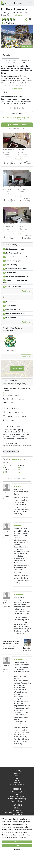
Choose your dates (18, 124)
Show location (17, 15)
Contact (17, 783)
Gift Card (19, 3)
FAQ (17, 794)
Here (16, 101)
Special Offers (17, 815)
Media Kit (17, 776)
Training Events (17, 801)
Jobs (17, 778)
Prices (5, 92)
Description (7, 55)
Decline (17, 845)
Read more (18, 88)
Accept (17, 841)
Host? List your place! (17, 792)
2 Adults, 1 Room (17, 113)
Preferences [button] (22, 838)
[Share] (26, 20)
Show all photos (27, 46)
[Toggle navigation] (30, 3)
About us (17, 773)
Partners (17, 780)
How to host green (17, 796)
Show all (18, 159)
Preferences (17, 849)
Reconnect (17, 810)
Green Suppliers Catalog (17, 799)
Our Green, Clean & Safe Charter (17, 812)
